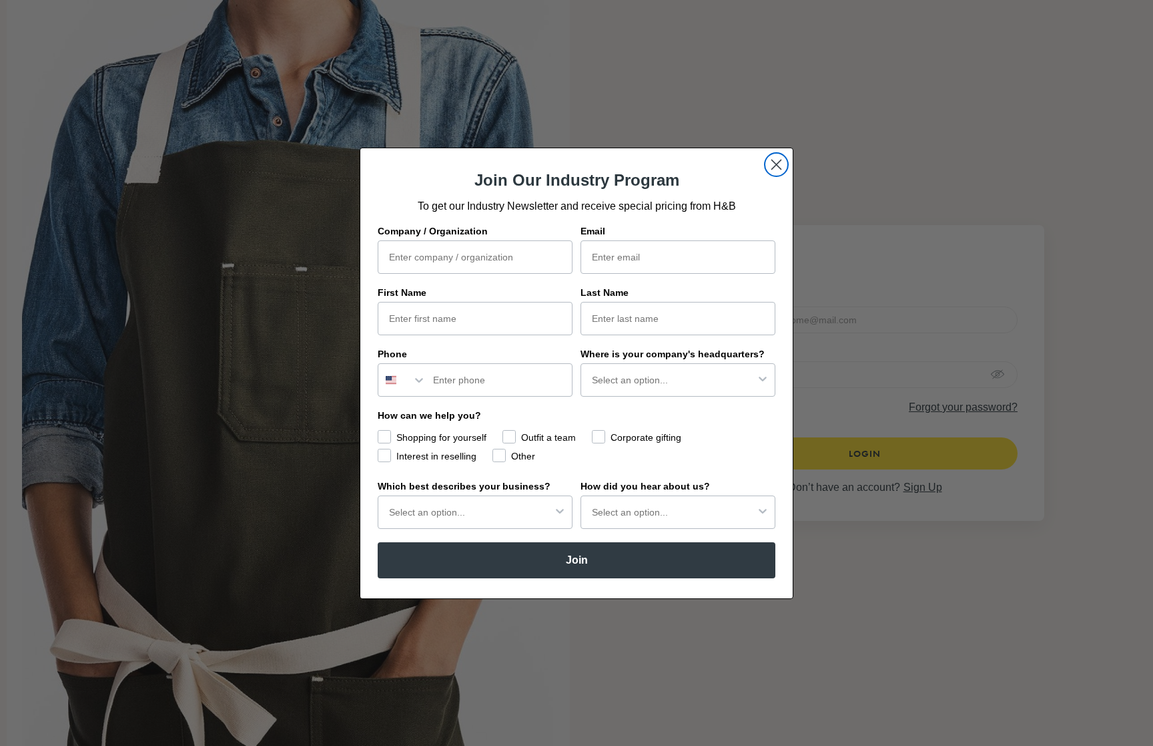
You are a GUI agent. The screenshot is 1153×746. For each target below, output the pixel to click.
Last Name (605, 292)
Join (577, 560)
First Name (402, 292)
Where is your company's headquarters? (673, 354)
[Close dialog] (776, 164)
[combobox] (402, 380)
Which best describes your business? (464, 486)
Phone (392, 354)
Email (593, 231)
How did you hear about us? (645, 486)
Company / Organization (433, 231)
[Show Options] (762, 380)
